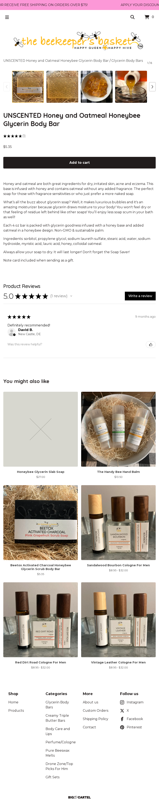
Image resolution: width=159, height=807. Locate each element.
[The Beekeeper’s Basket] (79, 41)
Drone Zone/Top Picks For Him (59, 766)
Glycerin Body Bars (127, 61)
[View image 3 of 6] (97, 87)
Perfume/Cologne (61, 742)
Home (13, 702)
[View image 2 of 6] (62, 87)
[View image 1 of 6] (28, 87)
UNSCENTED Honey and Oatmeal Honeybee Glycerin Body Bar (56, 61)
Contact (89, 727)
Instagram (135, 702)
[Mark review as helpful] (151, 344)
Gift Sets (52, 777)
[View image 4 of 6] (131, 87)
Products (16, 711)
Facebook (135, 719)
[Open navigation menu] (7, 17)
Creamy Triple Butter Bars (57, 718)
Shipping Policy (95, 719)
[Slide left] (6, 86)
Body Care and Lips (58, 731)
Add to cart (79, 163)
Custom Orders (95, 711)
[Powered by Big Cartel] (79, 797)
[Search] (132, 17)
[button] (71, 296)
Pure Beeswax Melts (58, 753)
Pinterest (134, 727)
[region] (79, 5)
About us (90, 702)
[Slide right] (152, 86)
